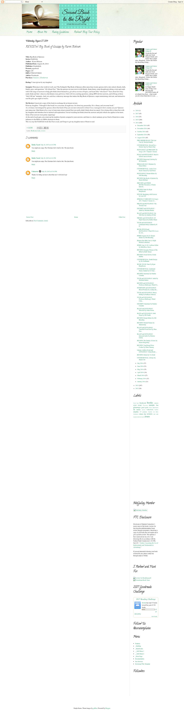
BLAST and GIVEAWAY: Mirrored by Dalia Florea (145, 309)
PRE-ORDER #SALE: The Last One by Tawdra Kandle (146, 141)
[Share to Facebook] (45, 128)
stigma (135, 417)
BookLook (34, 131)
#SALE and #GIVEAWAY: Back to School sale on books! (147, 155)
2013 (137, 385)
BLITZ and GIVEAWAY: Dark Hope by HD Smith (146, 314)
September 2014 (142, 134)
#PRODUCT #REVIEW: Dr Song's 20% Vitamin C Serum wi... (147, 200)
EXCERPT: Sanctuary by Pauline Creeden (147, 304)
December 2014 (142, 125)
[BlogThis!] (40, 128)
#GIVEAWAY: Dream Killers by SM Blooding (147, 174)
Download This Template (142, 664)
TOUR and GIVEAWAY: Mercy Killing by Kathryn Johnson (147, 293)
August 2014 (141, 138)
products (145, 412)
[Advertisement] (143, 459)
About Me (42, 32)
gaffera (95, 708)
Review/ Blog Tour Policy (87, 32)
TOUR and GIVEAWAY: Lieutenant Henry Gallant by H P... (147, 224)
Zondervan (44, 77)
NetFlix (156, 410)
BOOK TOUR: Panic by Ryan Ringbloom (146, 265)
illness (150, 407)
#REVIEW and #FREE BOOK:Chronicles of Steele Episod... (146, 185)
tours (147, 416)
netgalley (136, 412)
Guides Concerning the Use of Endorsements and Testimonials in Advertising (145, 545)
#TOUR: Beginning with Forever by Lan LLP (147, 195)
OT (140, 412)
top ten (143, 417)
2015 (137, 120)
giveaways (137, 407)
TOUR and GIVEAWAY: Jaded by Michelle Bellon (147, 279)
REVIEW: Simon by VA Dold (146, 355)
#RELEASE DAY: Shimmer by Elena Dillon (146, 165)
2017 (137, 113)
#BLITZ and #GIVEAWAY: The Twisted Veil (146, 204)
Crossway (145, 405)
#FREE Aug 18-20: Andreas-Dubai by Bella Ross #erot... (147, 246)
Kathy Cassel (36, 145)
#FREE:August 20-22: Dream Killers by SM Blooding (146, 236)
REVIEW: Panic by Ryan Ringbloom (144, 190)
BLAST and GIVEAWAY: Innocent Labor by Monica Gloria (146, 336)
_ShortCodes (139, 649)
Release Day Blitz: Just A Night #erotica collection (146, 241)
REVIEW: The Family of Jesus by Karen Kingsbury (147, 341)
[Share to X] (43, 128)
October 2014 (141, 131)
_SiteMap (138, 646)
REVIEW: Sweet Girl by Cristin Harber (146, 255)
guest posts (144, 407)
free (157, 405)
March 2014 (141, 375)
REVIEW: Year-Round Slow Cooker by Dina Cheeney (145, 346)
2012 (137, 388)
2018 (137, 110)
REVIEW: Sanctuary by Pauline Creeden (146, 274)
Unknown (35, 171)
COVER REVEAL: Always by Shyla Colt (146, 358)
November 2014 (142, 128)
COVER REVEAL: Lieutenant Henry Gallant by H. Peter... (146, 270)
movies (143, 410)
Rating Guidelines (60, 32)
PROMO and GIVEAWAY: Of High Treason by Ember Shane (147, 219)
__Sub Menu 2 (139, 654)
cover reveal (137, 405)
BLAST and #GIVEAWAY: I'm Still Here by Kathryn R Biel (146, 214)
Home (29, 32)
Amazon (36, 77)
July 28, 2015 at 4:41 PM (48, 145)
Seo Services (139, 661)
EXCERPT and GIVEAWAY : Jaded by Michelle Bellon (146, 209)
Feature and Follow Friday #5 (151, 50)
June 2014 (140, 366)
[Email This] (38, 128)
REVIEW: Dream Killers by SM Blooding (146, 319)
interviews (155, 407)
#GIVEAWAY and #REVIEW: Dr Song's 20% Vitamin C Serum (147, 150)
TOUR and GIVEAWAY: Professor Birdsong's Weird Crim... (146, 299)
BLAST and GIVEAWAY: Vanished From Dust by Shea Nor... (146, 329)
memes (138, 410)
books (38, 131)
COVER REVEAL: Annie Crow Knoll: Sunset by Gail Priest (146, 169)
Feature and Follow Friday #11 (151, 84)
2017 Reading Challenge (146, 599)
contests (156, 403)
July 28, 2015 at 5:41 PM (49, 171)
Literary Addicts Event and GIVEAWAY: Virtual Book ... (147, 351)
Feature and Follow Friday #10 (151, 67)
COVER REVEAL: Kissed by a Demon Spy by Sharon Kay (146, 146)
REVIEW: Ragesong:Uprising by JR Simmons (147, 160)
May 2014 (140, 369)
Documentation (139, 659)
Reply (33, 151)
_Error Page (138, 656)
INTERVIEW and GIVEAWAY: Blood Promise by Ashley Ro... (147, 288)
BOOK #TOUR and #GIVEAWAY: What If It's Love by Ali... (147, 231)
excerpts (152, 405)
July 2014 (140, 363)
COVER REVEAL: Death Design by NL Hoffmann (147, 260)
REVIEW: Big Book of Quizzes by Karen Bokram (147, 179)
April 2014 (140, 372)
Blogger (107, 708)
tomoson (139, 417)
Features (137, 643)
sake (154, 414)
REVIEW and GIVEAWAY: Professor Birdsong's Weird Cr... (147, 284)
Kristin (144, 603)
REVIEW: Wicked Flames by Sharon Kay (145, 323)
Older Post (122, 217)
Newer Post (29, 217)
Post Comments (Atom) (41, 221)
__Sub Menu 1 (139, 651)
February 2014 (141, 378)
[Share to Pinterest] (47, 128)
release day (142, 414)
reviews (43, 131)
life (134, 410)
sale (157, 414)
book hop (136, 403)
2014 (137, 123)
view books (154, 616)
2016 (137, 117)
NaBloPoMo (150, 410)
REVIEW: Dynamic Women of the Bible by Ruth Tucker (147, 251)
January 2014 (141, 381)
